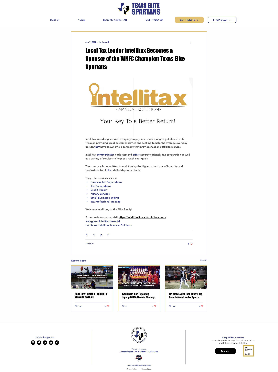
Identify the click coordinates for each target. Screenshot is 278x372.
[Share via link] (108, 234)
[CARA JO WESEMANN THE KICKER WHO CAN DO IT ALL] (92, 277)
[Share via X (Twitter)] (94, 234)
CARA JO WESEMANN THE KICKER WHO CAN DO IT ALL (91, 296)
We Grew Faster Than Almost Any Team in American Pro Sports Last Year (185, 296)
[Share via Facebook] (86, 234)
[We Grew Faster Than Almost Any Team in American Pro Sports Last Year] (186, 277)
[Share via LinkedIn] (101, 234)
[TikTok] (57, 342)
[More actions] (191, 42)
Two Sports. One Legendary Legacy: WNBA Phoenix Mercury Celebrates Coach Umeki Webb (138, 296)
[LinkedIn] (45, 342)
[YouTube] (51, 342)
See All (203, 260)
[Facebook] (39, 342)
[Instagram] (33, 342)
